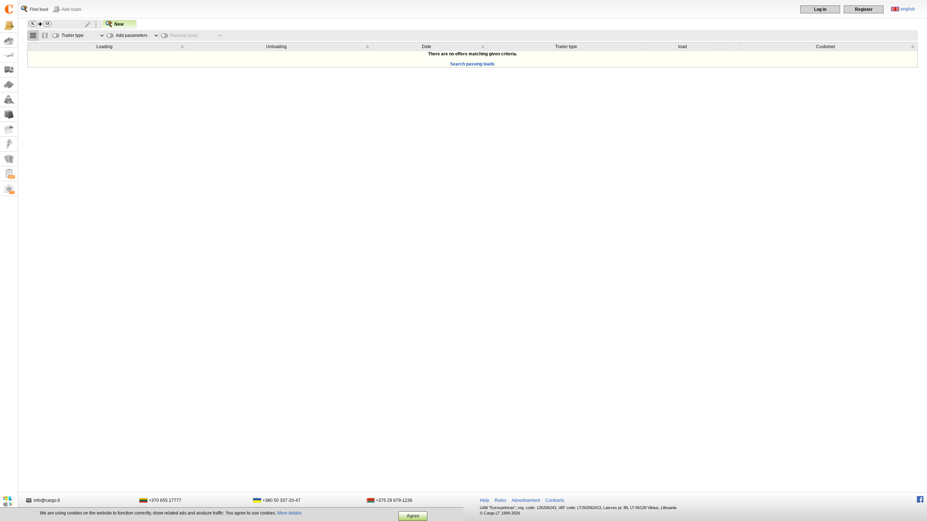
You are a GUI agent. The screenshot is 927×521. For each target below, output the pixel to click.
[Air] (9, 55)
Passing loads (184, 35)
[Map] (9, 84)
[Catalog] (9, 114)
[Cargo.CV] (9, 173)
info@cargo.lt (47, 500)
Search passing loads (472, 64)
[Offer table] (33, 35)
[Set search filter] (96, 24)
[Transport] (9, 70)
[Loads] (9, 25)
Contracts (554, 500)
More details (289, 513)
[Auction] (9, 144)
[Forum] (9, 99)
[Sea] (9, 40)
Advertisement (526, 500)
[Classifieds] (9, 129)
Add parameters (131, 35)
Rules (500, 500)
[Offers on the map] (45, 35)
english (908, 9)
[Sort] (182, 46)
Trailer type (73, 35)
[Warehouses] (9, 188)
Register (864, 9)
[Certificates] (9, 159)
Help (484, 500)
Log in (820, 9)
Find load (39, 9)
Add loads (71, 9)
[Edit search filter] (88, 24)
